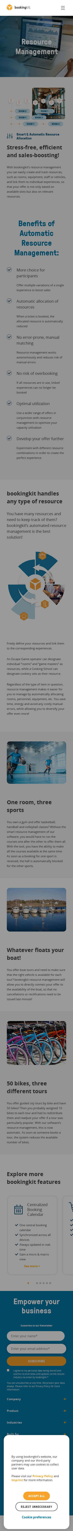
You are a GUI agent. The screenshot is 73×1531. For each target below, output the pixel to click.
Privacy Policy (43, 1476)
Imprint (17, 1480)
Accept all (36, 1496)
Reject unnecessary (36, 1506)
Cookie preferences (36, 1517)
